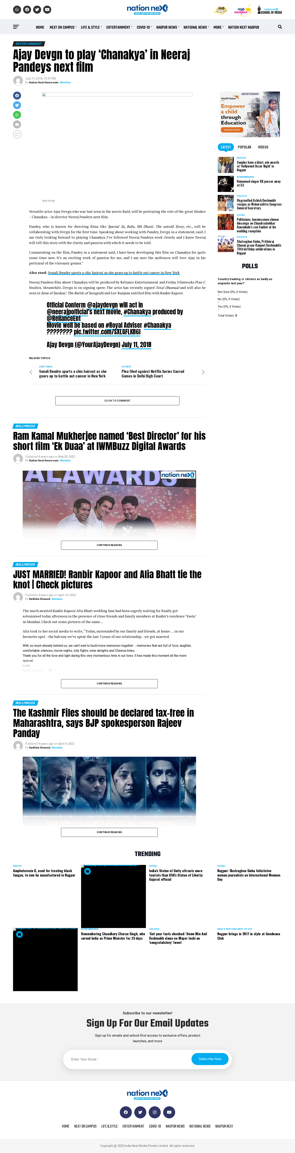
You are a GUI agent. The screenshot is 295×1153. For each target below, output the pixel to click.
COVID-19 (143, 27)
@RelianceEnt (64, 318)
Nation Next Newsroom (43, 82)
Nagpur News (166, 27)
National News (195, 27)
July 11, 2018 (136, 344)
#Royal (114, 325)
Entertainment (118, 27)
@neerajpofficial (67, 311)
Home (40, 27)
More (218, 27)
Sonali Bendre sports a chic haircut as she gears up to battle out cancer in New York (114, 272)
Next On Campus (62, 27)
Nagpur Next (224, 1126)
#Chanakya (137, 311)
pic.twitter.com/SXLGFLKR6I (107, 331)
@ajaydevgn (102, 305)
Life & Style (90, 27)
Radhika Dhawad (39, 598)
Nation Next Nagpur (243, 27)
